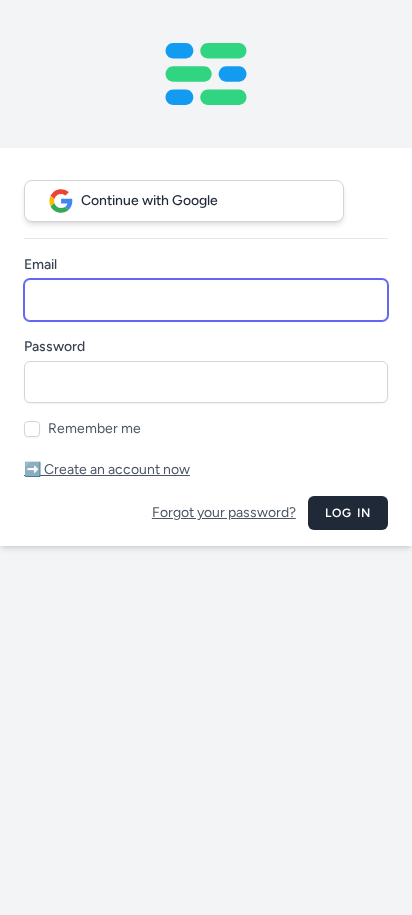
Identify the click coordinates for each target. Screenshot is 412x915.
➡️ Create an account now (107, 469)
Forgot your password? (224, 512)
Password (54, 346)
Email (40, 264)
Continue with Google (149, 200)
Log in (348, 513)
